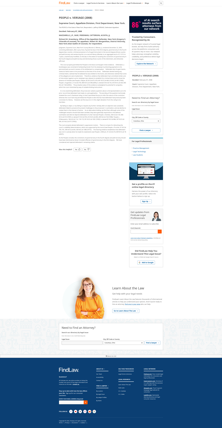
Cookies (83, 423)
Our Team (99, 374)
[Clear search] (158, 121)
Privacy (67, 423)
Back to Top (112, 356)
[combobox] (146, 112)
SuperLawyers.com (149, 381)
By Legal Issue (100, 394)
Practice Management (141, 148)
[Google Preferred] (94, 411)
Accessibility (99, 377)
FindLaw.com (148, 374)
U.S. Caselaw (122, 391)
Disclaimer (75, 423)
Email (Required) (135, 228)
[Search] (161, 3)
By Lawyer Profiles (101, 397)
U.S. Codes (121, 394)
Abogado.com (148, 388)
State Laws (121, 388)
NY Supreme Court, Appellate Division (82, 10)
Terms (61, 423)
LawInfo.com (148, 395)
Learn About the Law (124, 384)
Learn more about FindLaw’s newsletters (142, 238)
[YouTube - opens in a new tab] (75, 411)
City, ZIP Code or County (140, 117)
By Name (98, 400)
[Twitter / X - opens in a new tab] (80, 411)
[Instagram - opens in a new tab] (85, 411)
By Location (99, 391)
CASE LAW (61, 10)
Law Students (138, 155)
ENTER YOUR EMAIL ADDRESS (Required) (71, 399)
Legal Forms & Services (125, 374)
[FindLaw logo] (65, 3)
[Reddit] (89, 411)
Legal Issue (136, 109)
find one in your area (132, 304)
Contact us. (76, 384)
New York (68, 10)
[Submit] (160, 231)
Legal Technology (139, 151)
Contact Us (99, 380)
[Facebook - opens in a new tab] (71, 411)
